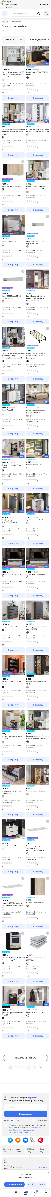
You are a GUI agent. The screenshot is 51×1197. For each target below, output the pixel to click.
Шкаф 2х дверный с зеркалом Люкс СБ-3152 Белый (13, 521)
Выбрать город (36, 1184)
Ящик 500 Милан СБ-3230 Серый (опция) (36, 242)
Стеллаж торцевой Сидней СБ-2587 (36, 682)
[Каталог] (5, 14)
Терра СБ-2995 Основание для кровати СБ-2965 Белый (12, 904)
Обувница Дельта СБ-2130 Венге (12, 682)
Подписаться (25, 1114)
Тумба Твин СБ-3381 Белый (12, 574)
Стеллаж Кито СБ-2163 (35, 465)
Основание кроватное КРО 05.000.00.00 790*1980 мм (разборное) (36, 355)
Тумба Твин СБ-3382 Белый (36, 574)
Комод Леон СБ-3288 (9, 627)
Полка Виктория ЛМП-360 (11, 186)
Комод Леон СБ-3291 (9, 410)
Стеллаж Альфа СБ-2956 (35, 791)
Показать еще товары (25, 1058)
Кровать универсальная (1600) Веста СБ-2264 (35, 411)
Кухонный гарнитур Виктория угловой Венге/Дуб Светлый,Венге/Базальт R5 (13, 355)
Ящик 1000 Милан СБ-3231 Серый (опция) (12, 297)
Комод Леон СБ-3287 (9, 241)
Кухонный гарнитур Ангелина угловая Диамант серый (37, 737)
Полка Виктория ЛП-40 (35, 903)
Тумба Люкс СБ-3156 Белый (36, 520)
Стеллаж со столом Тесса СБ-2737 (11, 466)
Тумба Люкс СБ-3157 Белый (12, 846)
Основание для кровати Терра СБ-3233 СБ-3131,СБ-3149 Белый (35, 848)
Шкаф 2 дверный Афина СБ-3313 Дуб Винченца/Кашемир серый (35, 298)
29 (41, 1067)
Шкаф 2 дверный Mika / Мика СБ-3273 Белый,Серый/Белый (37, 130)
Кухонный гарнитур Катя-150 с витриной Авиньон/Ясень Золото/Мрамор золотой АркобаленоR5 (13, 74)
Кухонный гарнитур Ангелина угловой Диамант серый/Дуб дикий (13, 131)
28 (35, 1067)
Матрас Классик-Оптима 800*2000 (35, 959)
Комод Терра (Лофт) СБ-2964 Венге (37, 73)
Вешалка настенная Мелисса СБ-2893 (13, 737)
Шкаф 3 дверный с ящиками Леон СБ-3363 (37, 628)
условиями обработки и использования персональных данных (25, 1130)
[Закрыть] (48, 1172)
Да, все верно (14, 1184)
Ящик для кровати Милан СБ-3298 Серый (11, 792)
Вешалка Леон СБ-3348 (35, 1012)
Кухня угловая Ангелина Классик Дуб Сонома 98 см (36, 187)
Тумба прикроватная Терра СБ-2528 (12, 1013)
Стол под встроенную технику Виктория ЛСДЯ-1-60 (13, 958)
